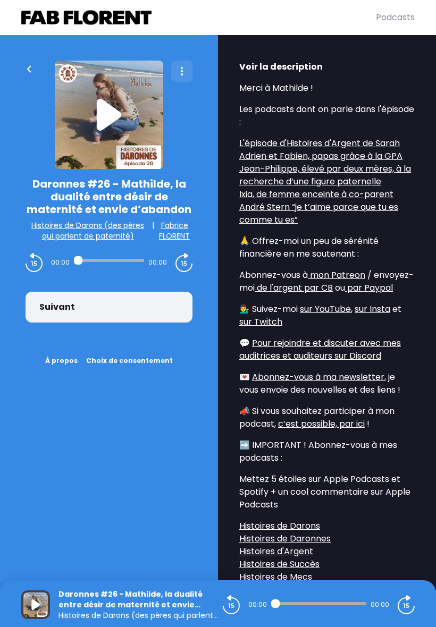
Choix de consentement (129, 360)
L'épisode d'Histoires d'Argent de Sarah (319, 143)
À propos (61, 360)
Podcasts (395, 17)
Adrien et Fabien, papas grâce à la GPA (321, 156)
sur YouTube (325, 309)
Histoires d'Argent (276, 551)
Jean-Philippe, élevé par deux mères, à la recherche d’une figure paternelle (325, 175)
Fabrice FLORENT (174, 230)
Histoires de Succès (279, 564)
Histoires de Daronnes (285, 538)
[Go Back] (29, 68)
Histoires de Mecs (275, 577)
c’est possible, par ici (321, 424)
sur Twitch (260, 322)
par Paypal (369, 288)
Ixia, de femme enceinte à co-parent (316, 194)
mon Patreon (336, 275)
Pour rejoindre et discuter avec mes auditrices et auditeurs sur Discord (320, 349)
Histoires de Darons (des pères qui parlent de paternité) (87, 230)
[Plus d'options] (181, 71)
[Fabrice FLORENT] (198, 17)
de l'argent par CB (294, 288)
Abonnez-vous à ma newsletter (318, 377)
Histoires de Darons (279, 526)
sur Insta (372, 309)
